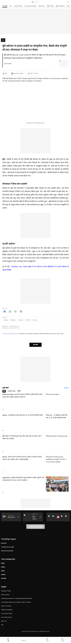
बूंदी (3, 40)
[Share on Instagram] (21, 311)
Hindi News (5, 334)
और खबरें (35, 345)
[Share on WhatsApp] (15, 311)
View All (66, 388)
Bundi (17, 334)
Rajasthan (12, 334)
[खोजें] (68, 2)
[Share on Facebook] (4, 311)
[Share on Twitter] (10, 311)
